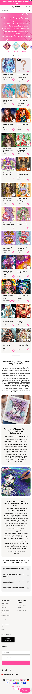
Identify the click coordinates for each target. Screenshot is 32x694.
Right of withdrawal (6, 634)
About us (3, 619)
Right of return (5, 612)
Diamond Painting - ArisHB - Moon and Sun (22, 273)
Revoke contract (8, 639)
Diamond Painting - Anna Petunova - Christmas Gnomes (22, 150)
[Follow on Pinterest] (10, 670)
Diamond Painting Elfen (13, 382)
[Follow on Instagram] (6, 670)
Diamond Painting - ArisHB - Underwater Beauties (22, 297)
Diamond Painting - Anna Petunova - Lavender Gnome (8, 174)
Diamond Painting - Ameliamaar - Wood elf (8, 150)
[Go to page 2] (19, 356)
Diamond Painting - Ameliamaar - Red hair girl (23, 126)
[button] (30, 0)
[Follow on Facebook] (2, 670)
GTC (2, 627)
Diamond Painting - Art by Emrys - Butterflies (22, 321)
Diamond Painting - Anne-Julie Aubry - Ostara (8, 200)
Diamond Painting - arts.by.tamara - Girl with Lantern (22, 345)
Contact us (4, 607)
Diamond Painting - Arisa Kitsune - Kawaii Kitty (8, 224)
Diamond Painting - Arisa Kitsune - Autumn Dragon (22, 200)
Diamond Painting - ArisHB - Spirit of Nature (8, 297)
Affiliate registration (22, 610)
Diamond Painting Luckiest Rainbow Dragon (15, 520)
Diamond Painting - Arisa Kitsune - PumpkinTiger (8, 248)
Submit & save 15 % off (16, 663)
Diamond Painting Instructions (5, 616)
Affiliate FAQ (20, 607)
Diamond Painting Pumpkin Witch (16, 528)
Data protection (5, 632)
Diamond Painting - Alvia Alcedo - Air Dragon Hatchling (8, 76)
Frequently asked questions (5, 604)
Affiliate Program (21, 605)
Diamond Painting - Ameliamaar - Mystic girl (8, 126)
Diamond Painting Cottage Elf (11, 523)
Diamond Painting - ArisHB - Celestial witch (8, 273)
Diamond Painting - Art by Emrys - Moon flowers (8, 321)
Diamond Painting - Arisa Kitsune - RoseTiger (22, 248)
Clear (26, 10)
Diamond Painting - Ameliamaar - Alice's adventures (22, 102)
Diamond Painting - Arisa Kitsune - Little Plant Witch (22, 224)
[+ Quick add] (13, 70)
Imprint (3, 629)
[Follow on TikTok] (14, 670)
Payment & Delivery (6, 610)
